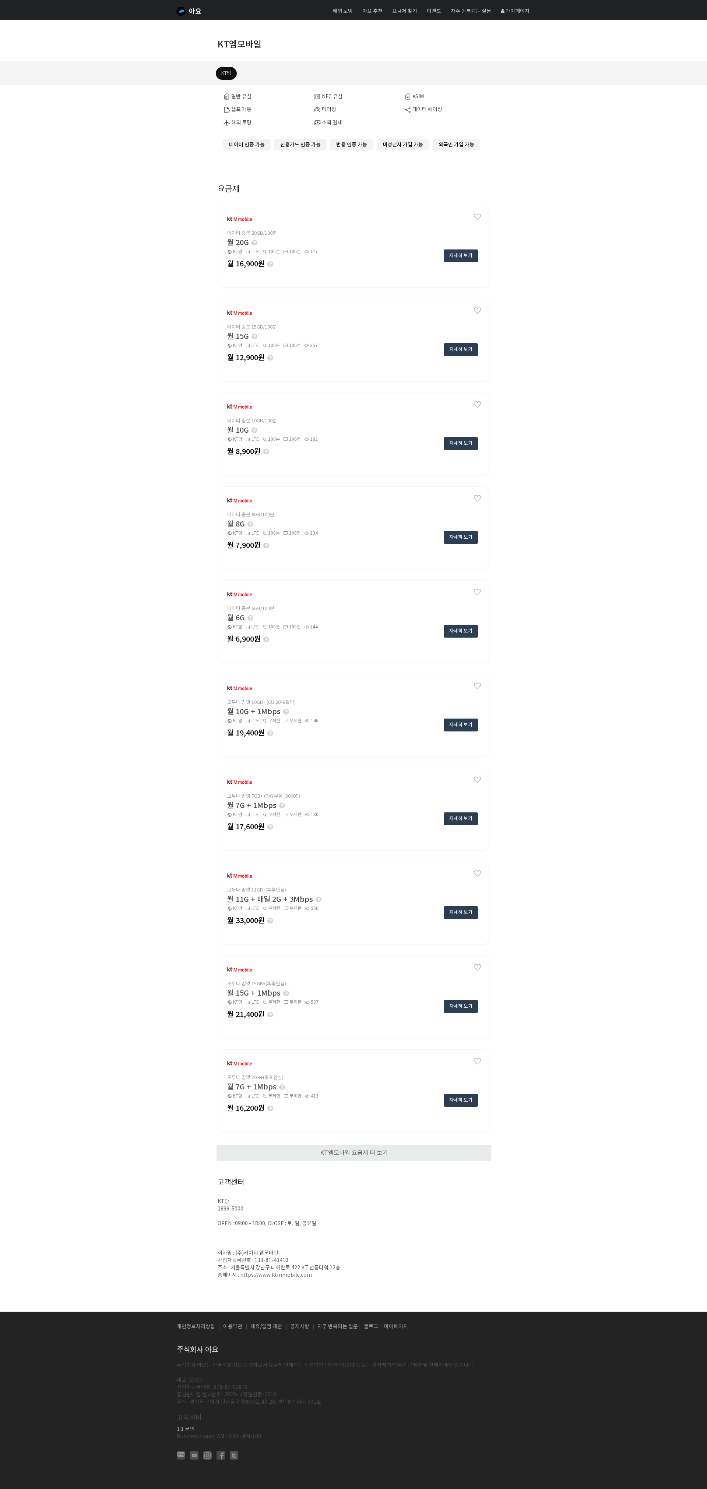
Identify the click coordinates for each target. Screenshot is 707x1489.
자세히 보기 (460, 255)
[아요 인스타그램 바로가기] (207, 1455)
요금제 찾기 (404, 11)
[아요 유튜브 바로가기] (194, 1455)
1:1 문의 (185, 1429)
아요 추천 (372, 11)
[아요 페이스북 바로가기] (221, 1455)
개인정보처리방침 (196, 1326)
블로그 (371, 1326)
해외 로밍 (343, 11)
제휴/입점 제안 (266, 1326)
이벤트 (434, 11)
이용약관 (232, 1326)
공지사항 (299, 1326)
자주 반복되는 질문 (471, 11)
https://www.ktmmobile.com (276, 1275)
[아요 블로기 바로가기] (181, 1455)
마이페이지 (517, 11)
